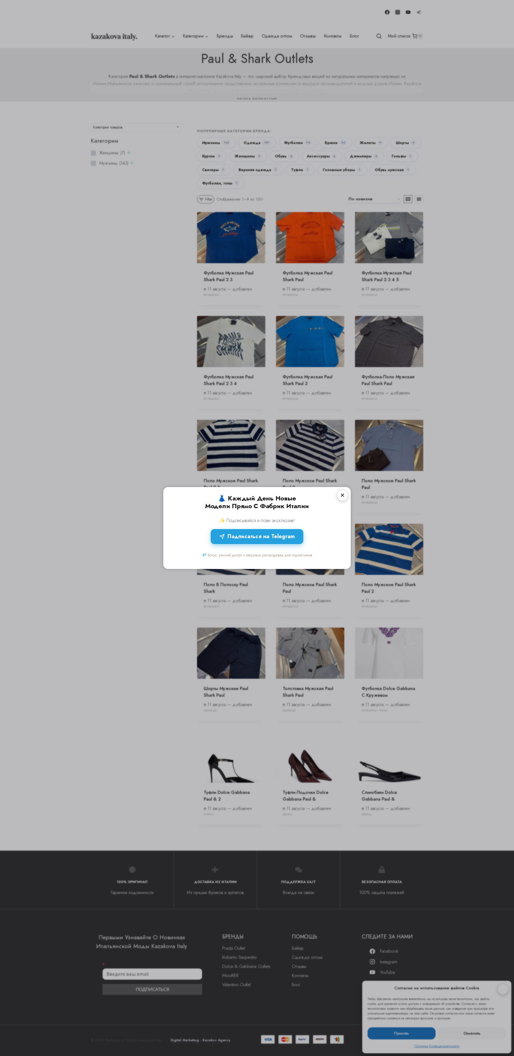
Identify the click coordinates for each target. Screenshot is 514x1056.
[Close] (342, 495)
